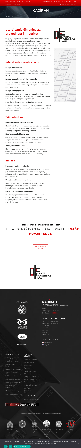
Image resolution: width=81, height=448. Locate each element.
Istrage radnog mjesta (31, 376)
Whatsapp (45, 326)
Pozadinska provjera (12, 361)
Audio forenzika (29, 362)
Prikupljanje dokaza (12, 358)
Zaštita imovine (10, 376)
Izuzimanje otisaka (11, 394)
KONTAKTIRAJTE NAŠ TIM (40, 248)
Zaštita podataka (11, 373)
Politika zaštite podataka (22, 446)
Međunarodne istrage (12, 391)
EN (75, 4)
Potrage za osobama (12, 382)
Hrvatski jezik (48, 343)
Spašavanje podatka (30, 385)
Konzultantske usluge (31, 399)
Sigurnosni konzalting (13, 369)
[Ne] (79, 444)
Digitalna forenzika (30, 359)
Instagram (45, 330)
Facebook (45, 334)
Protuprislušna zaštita (13, 379)
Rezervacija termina (67, 4)
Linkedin (45, 328)
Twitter (44, 332)
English (46, 345)
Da (6, 446)
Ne (10, 446)
